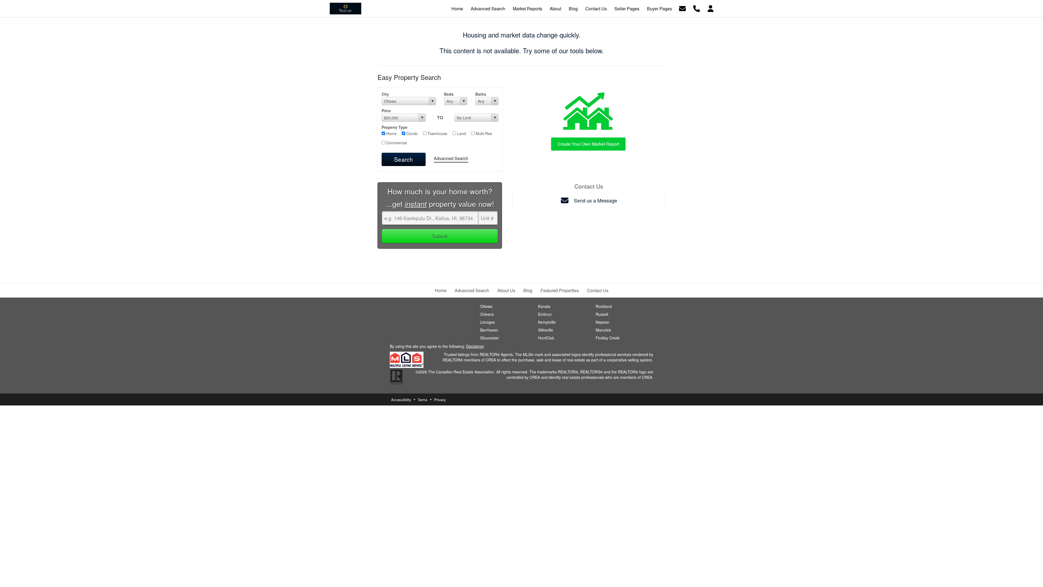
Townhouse (436, 133)
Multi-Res (483, 133)
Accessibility (401, 399)
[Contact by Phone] (696, 8)
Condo (411, 133)
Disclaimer (475, 346)
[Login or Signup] (711, 8)
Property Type (394, 127)
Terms (423, 399)
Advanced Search (451, 158)
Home (391, 133)
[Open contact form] (682, 8)
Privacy (440, 399)
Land (461, 133)
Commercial (396, 142)
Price (386, 110)
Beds (449, 94)
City (385, 94)
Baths (480, 94)
